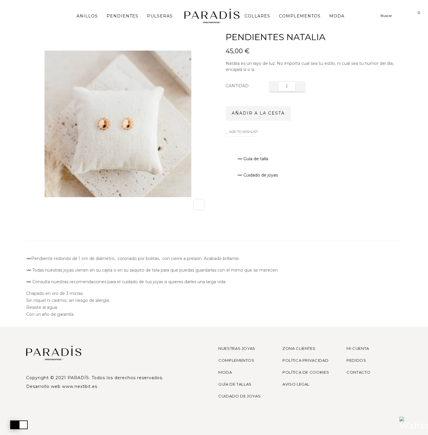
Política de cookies (305, 372)
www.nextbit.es (79, 386)
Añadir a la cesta (258, 113)
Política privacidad (305, 360)
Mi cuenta (357, 348)
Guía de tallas (235, 384)
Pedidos (356, 360)
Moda (225, 372)
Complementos (236, 360)
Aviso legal (295, 384)
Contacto (358, 372)
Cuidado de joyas (239, 396)
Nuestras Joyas (236, 348)
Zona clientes (298, 348)
